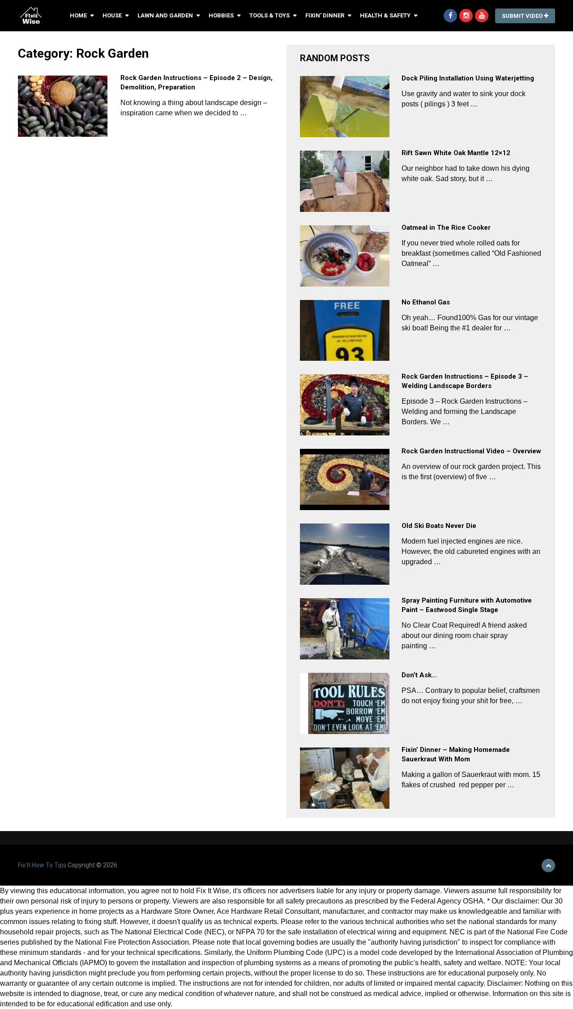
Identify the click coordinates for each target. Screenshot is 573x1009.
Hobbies (221, 15)
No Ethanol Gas (426, 302)
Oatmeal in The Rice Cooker (446, 228)
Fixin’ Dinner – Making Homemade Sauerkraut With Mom (456, 754)
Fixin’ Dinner (324, 15)
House (112, 15)
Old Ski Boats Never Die (439, 526)
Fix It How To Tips (42, 865)
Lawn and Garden (165, 15)
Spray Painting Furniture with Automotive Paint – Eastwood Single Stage (467, 605)
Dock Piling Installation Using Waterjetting (468, 78)
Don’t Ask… (419, 675)
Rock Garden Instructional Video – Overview (471, 451)
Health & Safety (385, 15)
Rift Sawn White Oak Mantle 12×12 (456, 153)
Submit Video (523, 16)
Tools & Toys (269, 15)
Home (78, 15)
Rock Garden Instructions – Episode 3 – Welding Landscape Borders (465, 381)
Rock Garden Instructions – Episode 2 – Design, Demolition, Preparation (196, 82)
